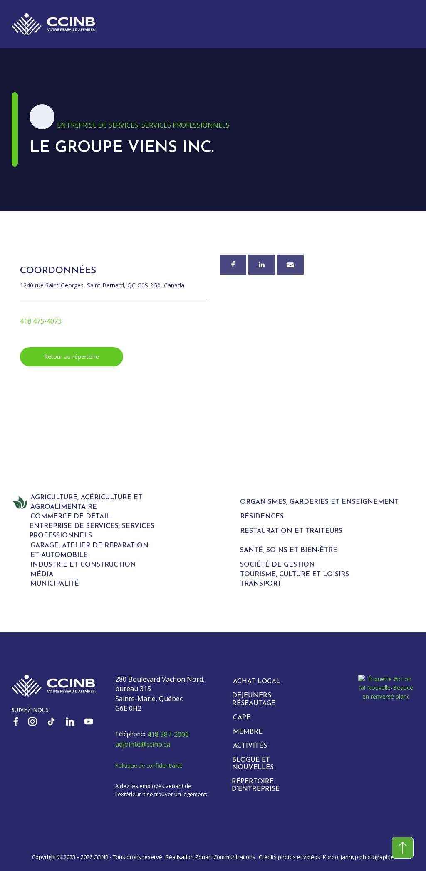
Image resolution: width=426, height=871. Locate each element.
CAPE (241, 717)
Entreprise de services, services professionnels (143, 125)
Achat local (256, 681)
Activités (250, 746)
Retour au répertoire (71, 357)
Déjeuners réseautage (253, 699)
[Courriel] (290, 265)
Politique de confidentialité (149, 765)
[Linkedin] (261, 265)
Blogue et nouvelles (253, 764)
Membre (248, 732)
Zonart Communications (225, 857)
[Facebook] (233, 265)
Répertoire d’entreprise (256, 785)
